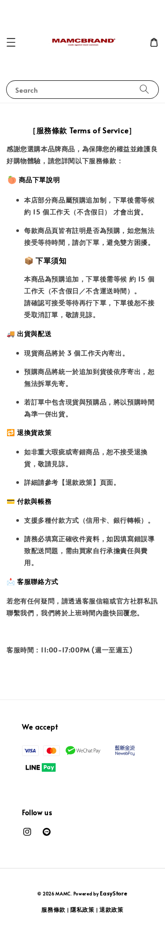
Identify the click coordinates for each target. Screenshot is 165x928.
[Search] (144, 89)
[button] (11, 42)
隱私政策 (82, 909)
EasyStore (113, 893)
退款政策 (111, 909)
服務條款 (53, 909)
